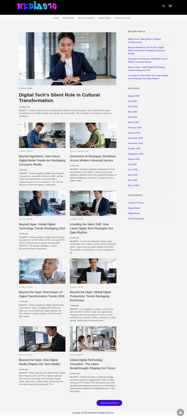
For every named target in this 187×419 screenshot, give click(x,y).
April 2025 (132, 180)
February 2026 (135, 127)
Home (56, 18)
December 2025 (135, 138)
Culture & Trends (122, 18)
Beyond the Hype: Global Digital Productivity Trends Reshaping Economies (90, 296)
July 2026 (132, 101)
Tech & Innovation (86, 18)
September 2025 (135, 154)
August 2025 (134, 159)
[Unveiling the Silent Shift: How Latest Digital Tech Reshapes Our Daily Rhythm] (93, 203)
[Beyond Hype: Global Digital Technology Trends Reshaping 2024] (42, 203)
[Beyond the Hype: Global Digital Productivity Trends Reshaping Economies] (93, 271)
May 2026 (132, 112)
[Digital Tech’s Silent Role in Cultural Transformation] (67, 58)
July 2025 (132, 164)
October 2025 (134, 148)
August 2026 (134, 96)
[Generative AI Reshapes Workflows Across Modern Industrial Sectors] (93, 135)
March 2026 (133, 122)
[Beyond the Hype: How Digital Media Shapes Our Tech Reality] (42, 339)
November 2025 (135, 143)
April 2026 (132, 117)
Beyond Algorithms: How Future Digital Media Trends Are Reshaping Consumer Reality (42, 160)
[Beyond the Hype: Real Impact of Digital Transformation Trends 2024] (42, 271)
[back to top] (180, 412)
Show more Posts (108, 403)
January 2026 (134, 133)
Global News (69, 18)
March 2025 (133, 185)
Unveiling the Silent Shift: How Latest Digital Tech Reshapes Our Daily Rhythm (91, 228)
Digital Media (104, 18)
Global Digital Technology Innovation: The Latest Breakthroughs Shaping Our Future (92, 364)
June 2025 (133, 169)
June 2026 (133, 106)
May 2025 (132, 175)
